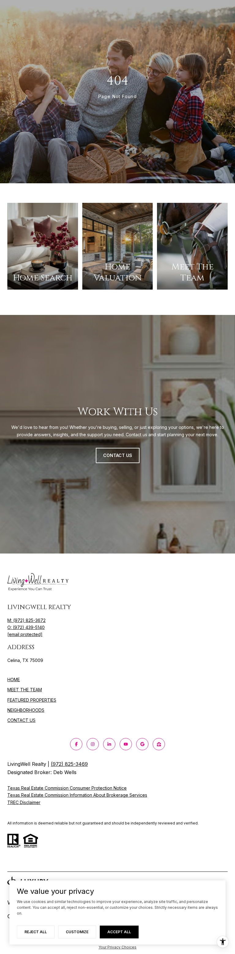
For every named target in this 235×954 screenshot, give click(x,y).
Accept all (119, 932)
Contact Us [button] (117, 455)
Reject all (35, 932)
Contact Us (21, 720)
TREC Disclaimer (23, 802)
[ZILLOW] (159, 744)
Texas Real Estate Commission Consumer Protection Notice (67, 788)
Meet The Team (24, 689)
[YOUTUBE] (126, 744)
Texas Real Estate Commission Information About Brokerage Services (77, 795)
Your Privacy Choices (117, 947)
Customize (77, 932)
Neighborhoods (25, 710)
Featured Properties (31, 700)
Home (13, 679)
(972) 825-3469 (69, 764)
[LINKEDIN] (109, 744)
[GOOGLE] (142, 744)
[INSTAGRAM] (93, 744)
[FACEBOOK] (76, 744)
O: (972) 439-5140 (26, 627)
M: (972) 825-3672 (26, 620)
